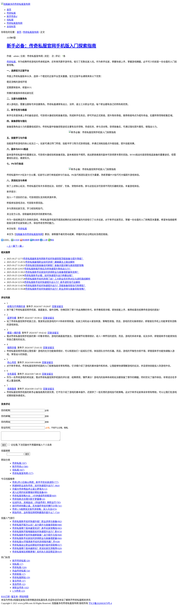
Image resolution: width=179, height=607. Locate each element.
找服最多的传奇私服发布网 (29, 234)
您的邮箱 (5, 416)
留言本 (14, 596)
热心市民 (11, 362)
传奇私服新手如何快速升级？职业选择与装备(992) (37, 521)
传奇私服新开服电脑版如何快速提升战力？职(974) (37, 531)
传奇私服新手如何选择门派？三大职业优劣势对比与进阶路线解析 (57, 279)
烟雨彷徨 (11, 347)
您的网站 (5, 422)
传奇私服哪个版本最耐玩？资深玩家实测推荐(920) (37, 548)
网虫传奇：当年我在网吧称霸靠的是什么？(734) (36, 512)
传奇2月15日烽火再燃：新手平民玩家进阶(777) (35, 482)
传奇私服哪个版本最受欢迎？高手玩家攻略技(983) (37, 528)
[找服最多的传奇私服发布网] (15, 4)
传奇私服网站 (21, 577)
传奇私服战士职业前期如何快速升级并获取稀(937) (37, 545)
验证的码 (5, 427)
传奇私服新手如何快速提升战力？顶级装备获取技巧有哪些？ (55, 285)
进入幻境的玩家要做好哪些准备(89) (29, 492)
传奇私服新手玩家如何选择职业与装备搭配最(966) (37, 538)
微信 (52, 240)
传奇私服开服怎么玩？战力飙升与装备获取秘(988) (37, 525)
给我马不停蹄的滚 (16, 306)
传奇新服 (18, 574)
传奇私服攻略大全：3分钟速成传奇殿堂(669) (34, 496)
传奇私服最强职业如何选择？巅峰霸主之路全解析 (50, 262)
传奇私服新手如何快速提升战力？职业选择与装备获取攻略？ (55, 289)
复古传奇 (18, 581)
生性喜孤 (11, 374)
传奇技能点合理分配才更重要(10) (28, 499)
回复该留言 (57, 306)
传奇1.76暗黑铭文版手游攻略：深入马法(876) (34, 509)
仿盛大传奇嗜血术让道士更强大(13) (29, 489)
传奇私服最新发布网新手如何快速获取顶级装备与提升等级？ (53, 258)
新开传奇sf (12, 16)
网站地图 (23, 596)
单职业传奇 (20, 587)
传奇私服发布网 (14, 23)
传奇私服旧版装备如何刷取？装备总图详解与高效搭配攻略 (54, 265)
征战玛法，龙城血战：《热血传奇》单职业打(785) (36, 502)
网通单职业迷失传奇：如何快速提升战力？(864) (36, 485)
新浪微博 (26, 240)
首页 (9, 10)
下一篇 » (19, 246)
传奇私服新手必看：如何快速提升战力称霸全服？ (49, 275)
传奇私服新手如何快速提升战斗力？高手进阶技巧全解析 (52, 282)
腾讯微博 (35, 240)
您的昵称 (5, 410)
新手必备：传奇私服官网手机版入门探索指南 (51, 45)
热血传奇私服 (21, 571)
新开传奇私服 (21, 561)
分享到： (6, 240)
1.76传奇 (18, 591)
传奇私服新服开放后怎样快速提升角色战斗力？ (47, 269)
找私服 (10, 20)
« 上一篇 (11, 246)
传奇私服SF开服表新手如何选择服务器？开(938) (36, 541)
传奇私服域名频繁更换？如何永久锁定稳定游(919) (37, 552)
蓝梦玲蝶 (11, 318)
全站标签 (11, 26)
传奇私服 (11, 13)
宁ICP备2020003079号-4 (100, 603)
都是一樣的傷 (14, 333)
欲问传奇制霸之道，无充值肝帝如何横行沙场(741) (37, 506)
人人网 (44, 240)
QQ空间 (16, 240)
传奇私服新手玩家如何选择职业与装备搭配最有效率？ (52, 272)
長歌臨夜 (11, 389)
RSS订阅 (5, 596)
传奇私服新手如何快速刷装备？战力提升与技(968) (37, 535)
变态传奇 (18, 584)
